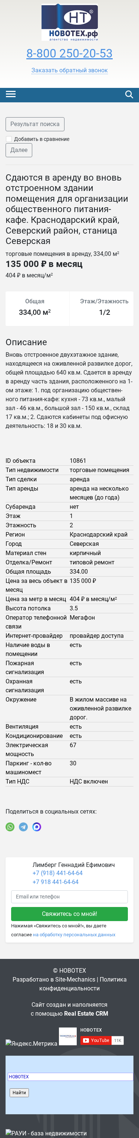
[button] (70, 70)
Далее (18, 150)
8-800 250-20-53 (69, 53)
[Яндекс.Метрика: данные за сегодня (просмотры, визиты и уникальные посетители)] (31, 1043)
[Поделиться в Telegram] (23, 826)
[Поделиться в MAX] (36, 826)
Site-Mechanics (75, 979)
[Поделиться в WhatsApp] (10, 826)
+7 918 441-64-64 (56, 881)
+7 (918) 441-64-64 (58, 873)
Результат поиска (35, 124)
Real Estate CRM (86, 1013)
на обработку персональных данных (74, 934)
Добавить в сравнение (41, 139)
